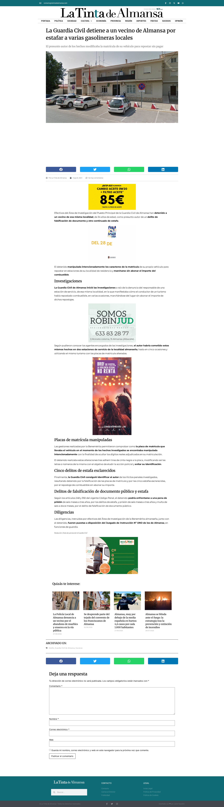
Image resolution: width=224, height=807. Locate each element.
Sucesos (166, 21)
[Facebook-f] (165, 3)
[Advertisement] (112, 145)
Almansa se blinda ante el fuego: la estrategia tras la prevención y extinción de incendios (158, 621)
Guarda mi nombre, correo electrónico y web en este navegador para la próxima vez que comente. (100, 750)
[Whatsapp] (183, 3)
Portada (45, 21)
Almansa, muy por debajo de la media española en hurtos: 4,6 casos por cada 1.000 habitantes (126, 621)
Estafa (51, 648)
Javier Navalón (179, 804)
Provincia (116, 21)
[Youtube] (178, 3)
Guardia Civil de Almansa (65, 648)
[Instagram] (170, 3)
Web (51, 740)
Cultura (85, 21)
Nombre (54, 719)
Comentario (55, 686)
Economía (101, 21)
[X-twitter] (174, 3)
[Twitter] (112, 804)
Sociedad (71, 21)
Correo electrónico (59, 729)
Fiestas (154, 21)
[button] (61, 169)
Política (58, 21)
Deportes (141, 21)
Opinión (179, 21)
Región (128, 21)
